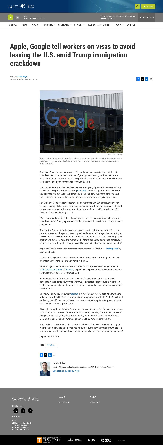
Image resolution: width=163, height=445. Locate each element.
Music (35, 25)
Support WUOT (64, 402)
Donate (149, 6)
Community (63, 25)
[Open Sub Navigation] (18, 25)
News (24, 25)
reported (74, 294)
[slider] (21, 17)
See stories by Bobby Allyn (66, 370)
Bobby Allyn (22, 76)
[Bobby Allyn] (45, 369)
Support (78, 25)
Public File (93, 397)
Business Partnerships (99, 25)
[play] (10, 17)
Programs (48, 25)
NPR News (51, 345)
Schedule (12, 25)
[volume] (18, 17)
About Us (62, 397)
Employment (95, 402)
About (119, 25)
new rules (82, 190)
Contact (131, 25)
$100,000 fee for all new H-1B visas (56, 269)
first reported (111, 248)
